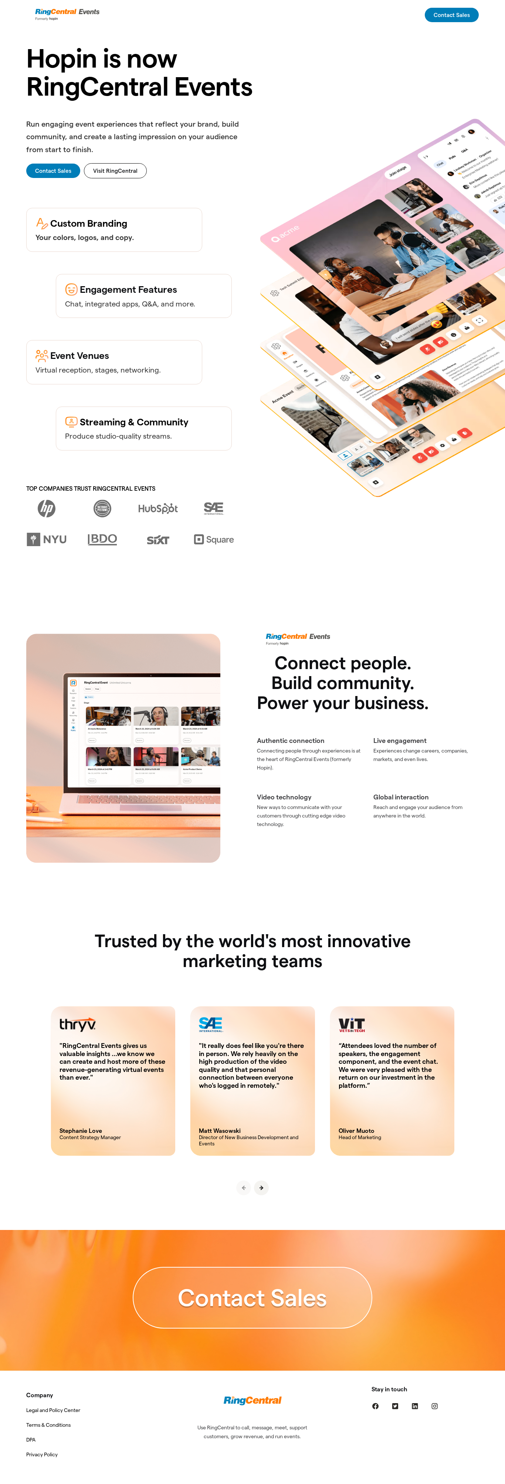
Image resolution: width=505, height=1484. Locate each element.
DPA (30, 1440)
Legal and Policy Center (53, 1410)
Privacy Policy (42, 1454)
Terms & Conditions (48, 1425)
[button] (261, 1187)
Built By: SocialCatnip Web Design (252, 1479)
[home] (69, 15)
